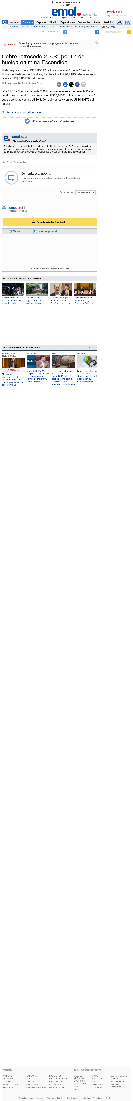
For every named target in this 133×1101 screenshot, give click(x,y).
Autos (97, 22)
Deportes (41, 22)
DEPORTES (8, 1082)
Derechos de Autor (27, 1098)
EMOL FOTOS (31, 1085)
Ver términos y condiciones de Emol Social (49, 268)
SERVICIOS (30, 1079)
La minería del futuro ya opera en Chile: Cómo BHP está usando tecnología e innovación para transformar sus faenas (63, 377)
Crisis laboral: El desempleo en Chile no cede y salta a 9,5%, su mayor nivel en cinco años (12, 303)
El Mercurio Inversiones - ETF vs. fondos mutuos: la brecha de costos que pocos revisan (13, 379)
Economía (27, 22)
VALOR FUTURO (117, 1082)
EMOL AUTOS (55, 1076)
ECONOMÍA (8, 1079)
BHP (54, 353)
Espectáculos (67, 22)
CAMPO (94, 1076)
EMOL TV (29, 1082)
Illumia (81, 353)
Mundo (53, 22)
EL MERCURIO (80, 1084)
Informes (79, 27)
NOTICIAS (7, 1076)
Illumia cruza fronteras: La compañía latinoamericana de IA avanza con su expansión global (88, 376)
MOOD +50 (32, 353)
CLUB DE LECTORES (79, 1077)
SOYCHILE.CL (97, 1088)
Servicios (108, 22)
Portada (14, 27)
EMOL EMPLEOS (56, 1082)
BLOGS (77, 1087)
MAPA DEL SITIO (56, 1088)
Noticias (24, 27)
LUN (93, 1082)
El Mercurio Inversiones (9, 354)
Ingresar (111, 15)
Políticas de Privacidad (45, 1098)
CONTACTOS (55, 1085)
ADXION (114, 1079)
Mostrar (66, 5)
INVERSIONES (97, 1079)
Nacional (14, 22)
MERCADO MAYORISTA (115, 1086)
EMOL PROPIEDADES (59, 1079)
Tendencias (84, 22)
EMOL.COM (79, 1081)
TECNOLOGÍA (9, 1088)
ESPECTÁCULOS (10, 1085)
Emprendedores (37, 27)
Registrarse (121, 15)
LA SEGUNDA (97, 1085)
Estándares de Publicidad (103, 1098)
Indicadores (91, 27)
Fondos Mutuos (65, 27)
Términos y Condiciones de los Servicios (74, 1098)
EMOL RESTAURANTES (35, 1088)
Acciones (51, 27)
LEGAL (77, 1090)
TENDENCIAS (31, 1076)
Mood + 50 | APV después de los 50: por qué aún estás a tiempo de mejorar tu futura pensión (38, 376)
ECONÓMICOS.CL (118, 1076)
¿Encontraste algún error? (53, 121)
